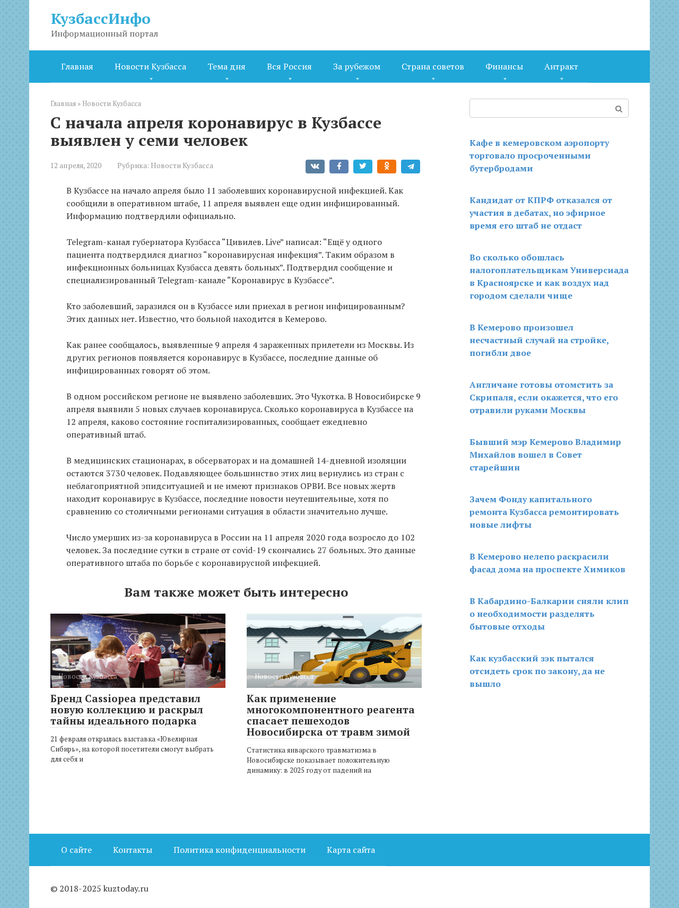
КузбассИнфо (101, 18)
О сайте (76, 849)
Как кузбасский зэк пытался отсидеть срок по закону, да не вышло (537, 670)
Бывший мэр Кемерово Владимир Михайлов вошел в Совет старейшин (545, 454)
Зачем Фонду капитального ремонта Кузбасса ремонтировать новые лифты (544, 511)
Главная (77, 66)
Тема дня (226, 66)
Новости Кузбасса (150, 66)
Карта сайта (351, 849)
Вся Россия (289, 66)
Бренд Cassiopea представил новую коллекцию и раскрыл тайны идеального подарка (126, 709)
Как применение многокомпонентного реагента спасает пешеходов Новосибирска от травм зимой (331, 715)
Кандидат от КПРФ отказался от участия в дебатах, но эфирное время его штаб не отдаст (540, 212)
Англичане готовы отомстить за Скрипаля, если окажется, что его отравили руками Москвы (543, 397)
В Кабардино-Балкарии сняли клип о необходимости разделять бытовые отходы (549, 613)
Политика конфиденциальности (239, 849)
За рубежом (356, 66)
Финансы (504, 66)
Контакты (132, 849)
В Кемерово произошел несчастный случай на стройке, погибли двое (538, 340)
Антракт (561, 66)
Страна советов (433, 66)
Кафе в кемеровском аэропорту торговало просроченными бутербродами (539, 155)
